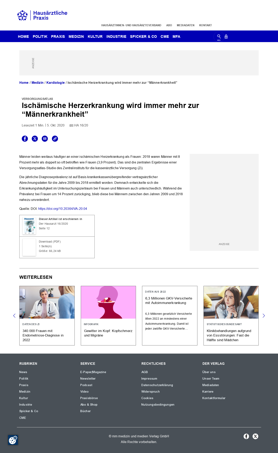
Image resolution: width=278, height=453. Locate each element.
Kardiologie (55, 83)
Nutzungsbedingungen (158, 404)
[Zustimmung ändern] (13, 440)
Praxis (58, 36)
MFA (176, 36)
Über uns (209, 372)
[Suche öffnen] (219, 37)
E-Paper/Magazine (93, 372)
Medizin (76, 36)
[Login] (226, 37)
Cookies (147, 398)
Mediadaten (185, 25)
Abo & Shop (89, 404)
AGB (144, 372)
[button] (263, 315)
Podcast (86, 385)
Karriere (207, 391)
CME (165, 36)
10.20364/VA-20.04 (73, 208)
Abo (169, 25)
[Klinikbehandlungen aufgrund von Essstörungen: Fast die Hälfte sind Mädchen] (231, 315)
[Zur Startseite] (42, 15)
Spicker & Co (28, 411)
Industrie (116, 36)
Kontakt (205, 25)
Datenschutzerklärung (157, 385)
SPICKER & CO (143, 36)
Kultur (95, 36)
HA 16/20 (81, 125)
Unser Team (211, 378)
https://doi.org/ (48, 208)
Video (84, 391)
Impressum (149, 378)
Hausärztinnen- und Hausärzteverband (131, 25)
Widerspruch (150, 391)
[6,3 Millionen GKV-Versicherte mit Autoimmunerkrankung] (169, 315)
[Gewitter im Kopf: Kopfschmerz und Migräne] (108, 315)
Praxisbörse (89, 398)
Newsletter (88, 378)
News (23, 372)
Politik (40, 36)
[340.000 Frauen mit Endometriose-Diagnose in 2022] (47, 315)
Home (24, 83)
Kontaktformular (213, 398)
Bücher (85, 411)
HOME (23, 36)
